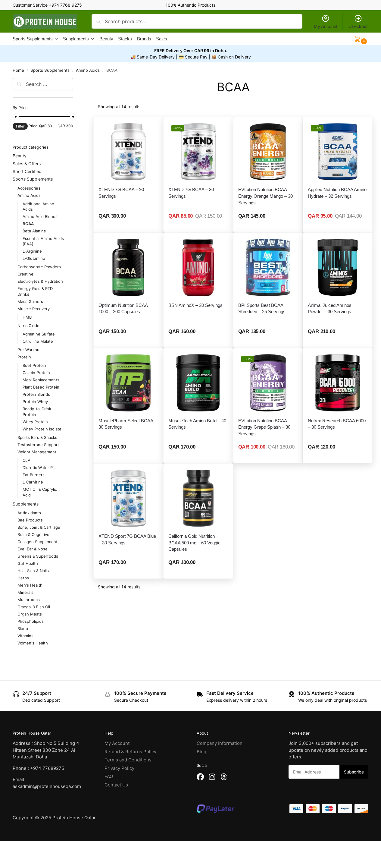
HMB (27, 317)
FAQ (109, 776)
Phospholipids (30, 621)
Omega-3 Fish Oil (33, 606)
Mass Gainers (30, 301)
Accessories (28, 188)
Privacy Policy (119, 768)
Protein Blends (36, 394)
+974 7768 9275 (65, 5)
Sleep (22, 628)
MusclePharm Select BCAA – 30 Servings (127, 424)
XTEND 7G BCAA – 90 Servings (121, 193)
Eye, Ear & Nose (32, 548)
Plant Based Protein (41, 387)
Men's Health (29, 585)
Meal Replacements (41, 379)
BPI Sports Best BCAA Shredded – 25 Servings (262, 308)
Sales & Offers (27, 163)
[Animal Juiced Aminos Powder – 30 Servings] (337, 267)
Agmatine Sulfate (39, 334)
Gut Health (27, 563)
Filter (20, 126)
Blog (201, 751)
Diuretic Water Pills (40, 467)
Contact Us (116, 785)
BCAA (28, 223)
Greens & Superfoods (37, 556)
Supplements (26, 503)
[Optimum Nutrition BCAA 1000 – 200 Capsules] (128, 267)
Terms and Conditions (128, 760)
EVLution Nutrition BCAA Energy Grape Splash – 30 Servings (264, 427)
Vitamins (25, 635)
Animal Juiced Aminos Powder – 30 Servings (329, 308)
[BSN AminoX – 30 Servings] (198, 267)
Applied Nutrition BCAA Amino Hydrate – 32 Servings (337, 193)
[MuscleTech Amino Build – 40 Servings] (198, 383)
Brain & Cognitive (33, 534)
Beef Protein (34, 365)
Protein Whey (35, 401)
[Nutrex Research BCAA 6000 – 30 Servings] (337, 383)
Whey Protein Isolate (42, 429)
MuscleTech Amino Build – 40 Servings (197, 424)
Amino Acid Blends (40, 216)
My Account (325, 26)
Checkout (357, 26)
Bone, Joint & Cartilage (38, 527)
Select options (128, 225)
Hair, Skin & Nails (33, 570)
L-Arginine (32, 251)
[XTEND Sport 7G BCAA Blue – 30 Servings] (128, 498)
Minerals (25, 592)
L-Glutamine (34, 258)
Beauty (20, 155)
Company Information (219, 743)
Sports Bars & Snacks (37, 437)
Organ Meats (29, 614)
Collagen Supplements (38, 541)
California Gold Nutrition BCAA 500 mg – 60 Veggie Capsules (194, 543)
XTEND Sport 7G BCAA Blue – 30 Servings (127, 539)
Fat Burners (34, 474)
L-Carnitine (33, 482)
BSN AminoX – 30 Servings (195, 305)
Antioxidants (29, 512)
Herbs (23, 577)
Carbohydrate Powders (39, 266)
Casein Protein (36, 372)
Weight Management (36, 451)
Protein (24, 356)
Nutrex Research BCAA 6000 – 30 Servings (337, 424)
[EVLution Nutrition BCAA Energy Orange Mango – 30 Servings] (268, 152)
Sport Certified (27, 171)
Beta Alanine (34, 230)
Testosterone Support (38, 444)
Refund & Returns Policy (130, 751)
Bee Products (30, 520)
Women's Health (32, 643)
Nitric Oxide (28, 325)
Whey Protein (35, 421)
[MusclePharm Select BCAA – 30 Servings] (128, 383)
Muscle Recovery (33, 308)
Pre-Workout (29, 349)
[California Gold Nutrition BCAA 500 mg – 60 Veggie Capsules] (198, 498)
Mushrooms (28, 599)
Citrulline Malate (38, 341)
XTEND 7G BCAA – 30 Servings (191, 193)
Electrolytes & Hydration (40, 281)
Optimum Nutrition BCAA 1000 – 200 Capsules (123, 308)
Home (18, 70)
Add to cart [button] (268, 225)
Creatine (25, 274)
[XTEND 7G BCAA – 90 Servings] (128, 152)
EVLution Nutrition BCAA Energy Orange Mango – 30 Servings (265, 196)
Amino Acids (88, 70)
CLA (26, 460)
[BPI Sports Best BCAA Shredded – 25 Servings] (268, 267)
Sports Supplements (50, 70)
